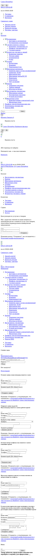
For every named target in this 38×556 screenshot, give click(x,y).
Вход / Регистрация (7, 267)
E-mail (3, 359)
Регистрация (5, 371)
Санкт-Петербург (7, 357)
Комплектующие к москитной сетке (21, 100)
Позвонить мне (6, 462)
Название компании (8, 517)
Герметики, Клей (15, 72)
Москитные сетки (15, 102)
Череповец (4, 356)
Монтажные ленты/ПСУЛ (18, 76)
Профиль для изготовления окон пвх (17, 188)
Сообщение (5, 491)
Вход (3, 364)
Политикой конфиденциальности (12, 238)
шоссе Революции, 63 (8, 166)
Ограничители (14, 57)
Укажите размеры (7, 428)
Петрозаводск (23, 358)
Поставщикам (9, 211)
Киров (10, 358)
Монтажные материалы (13, 181)
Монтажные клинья (16, 93)
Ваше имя (4, 381)
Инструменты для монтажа (14, 177)
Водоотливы (13, 63)
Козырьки (12, 65)
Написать (4, 155)
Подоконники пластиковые (18, 43)
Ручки (11, 59)
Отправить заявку (7, 393)
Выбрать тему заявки (8, 420)
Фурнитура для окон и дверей (15, 193)
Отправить (24, 233)
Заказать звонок (10, 26)
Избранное (4, 268)
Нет (3, 5)
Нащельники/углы (15, 67)
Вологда (15, 358)
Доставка (8, 14)
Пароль (3, 362)
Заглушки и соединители (17, 41)
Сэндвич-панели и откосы (14, 190)
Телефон (4, 383)
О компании (9, 16)
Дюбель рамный (14, 87)
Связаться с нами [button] (7, 21)
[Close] (1, 265)
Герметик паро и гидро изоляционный (22, 71)
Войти (3, 113)
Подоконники (9, 186)
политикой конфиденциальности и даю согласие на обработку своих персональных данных (17, 400)
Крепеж (7, 179)
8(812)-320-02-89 (6, 7)
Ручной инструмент (16, 96)
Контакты (8, 18)
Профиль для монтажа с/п (18, 48)
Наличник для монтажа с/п (18, 46)
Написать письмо (11, 28)
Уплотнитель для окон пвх (14, 192)
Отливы (7, 184)
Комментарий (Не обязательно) (11, 387)
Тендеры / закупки (11, 30)
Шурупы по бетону (15, 89)
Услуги (7, 213)
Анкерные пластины (16, 85)
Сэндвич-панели (14, 50)
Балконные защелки (16, 54)
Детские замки (14, 56)
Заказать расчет (10, 24)
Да (6, 5)
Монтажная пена (15, 74)
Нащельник (13, 78)
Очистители (13, 80)
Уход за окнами (14, 81)
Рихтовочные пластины (17, 95)
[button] (3, 35)
